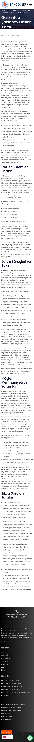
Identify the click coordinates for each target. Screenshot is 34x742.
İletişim (3, 670)
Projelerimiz (5, 664)
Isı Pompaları (5, 695)
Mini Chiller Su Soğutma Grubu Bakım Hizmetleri (16, 692)
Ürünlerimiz (4, 661)
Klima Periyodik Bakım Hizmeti (10, 680)
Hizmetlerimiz (5, 658)
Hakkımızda (4, 655)
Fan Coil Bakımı (6, 714)
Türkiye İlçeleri (26, 10)
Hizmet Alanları (6, 720)
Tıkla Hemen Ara (6, 732)
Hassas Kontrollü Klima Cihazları (11, 708)
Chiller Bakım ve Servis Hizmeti (10, 689)
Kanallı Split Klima (6, 717)
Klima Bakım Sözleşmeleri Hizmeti (11, 683)
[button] (30, 738)
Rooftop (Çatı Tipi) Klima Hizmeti (11, 686)
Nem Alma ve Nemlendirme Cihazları (13, 705)
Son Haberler (14, 10)
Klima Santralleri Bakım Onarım (11, 711)
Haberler (4, 667)
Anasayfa (4, 10)
